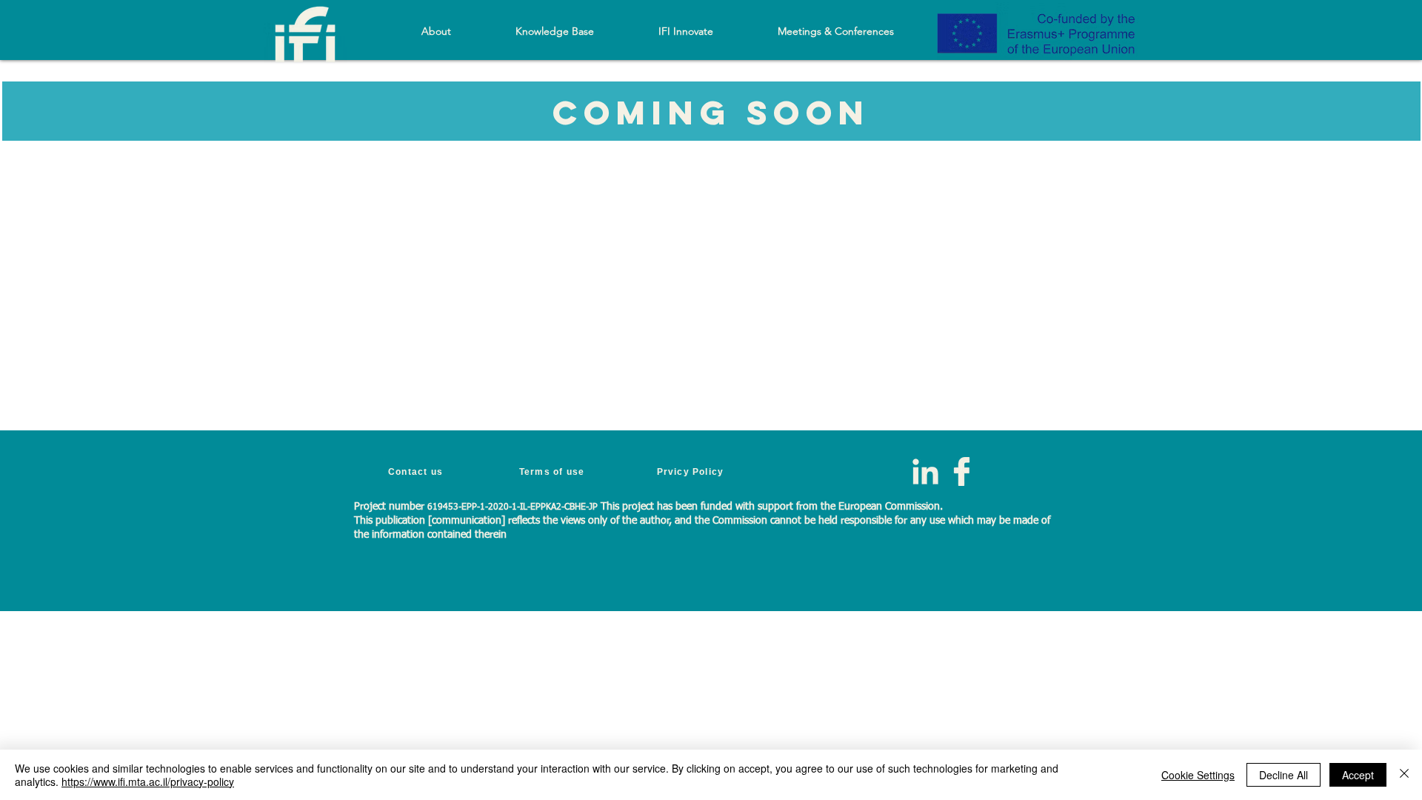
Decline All (1283, 774)
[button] (554, 31)
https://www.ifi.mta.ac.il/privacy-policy (147, 781)
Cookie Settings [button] (1198, 774)
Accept (1358, 774)
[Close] (1404, 774)
